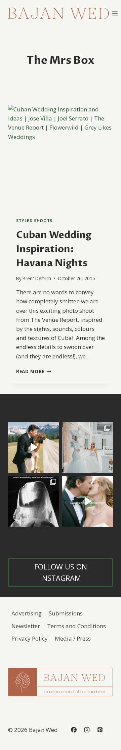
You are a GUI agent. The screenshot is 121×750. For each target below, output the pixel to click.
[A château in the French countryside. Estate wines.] (87, 501)
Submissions (66, 613)
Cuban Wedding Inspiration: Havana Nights (53, 249)
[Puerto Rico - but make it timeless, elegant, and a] (87, 447)
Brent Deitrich (37, 278)
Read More (33, 371)
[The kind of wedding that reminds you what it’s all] (33, 447)
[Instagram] (86, 730)
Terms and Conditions (76, 626)
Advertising (26, 613)
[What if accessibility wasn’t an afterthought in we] (33, 501)
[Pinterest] (100, 730)
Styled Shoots (34, 220)
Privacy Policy (29, 638)
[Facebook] (73, 730)
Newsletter (25, 626)
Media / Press (73, 638)
